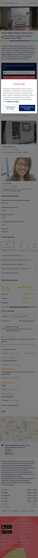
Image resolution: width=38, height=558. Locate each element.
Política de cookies (12, 101)
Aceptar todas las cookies (27, 108)
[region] (19, 96)
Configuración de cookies (10, 108)
